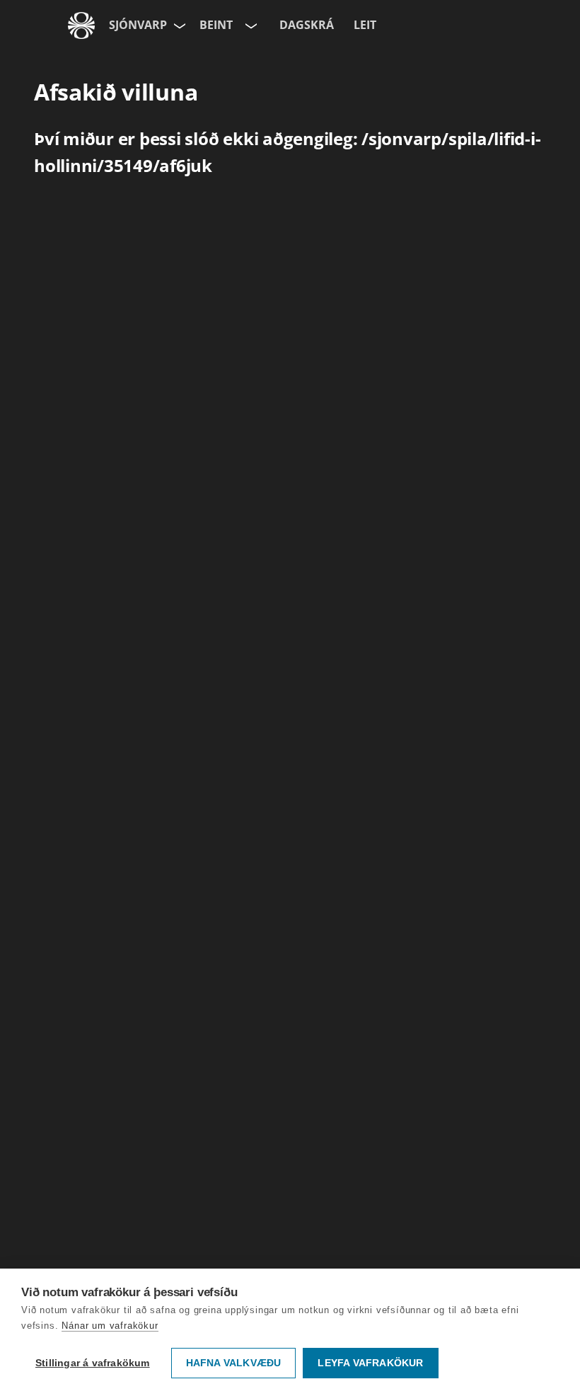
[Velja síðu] (178, 25)
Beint (216, 25)
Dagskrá (306, 25)
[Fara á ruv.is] (81, 25)
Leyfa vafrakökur (370, 1363)
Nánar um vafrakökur (110, 1325)
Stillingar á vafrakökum (92, 1363)
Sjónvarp (138, 25)
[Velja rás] (250, 25)
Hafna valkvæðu (234, 1363)
